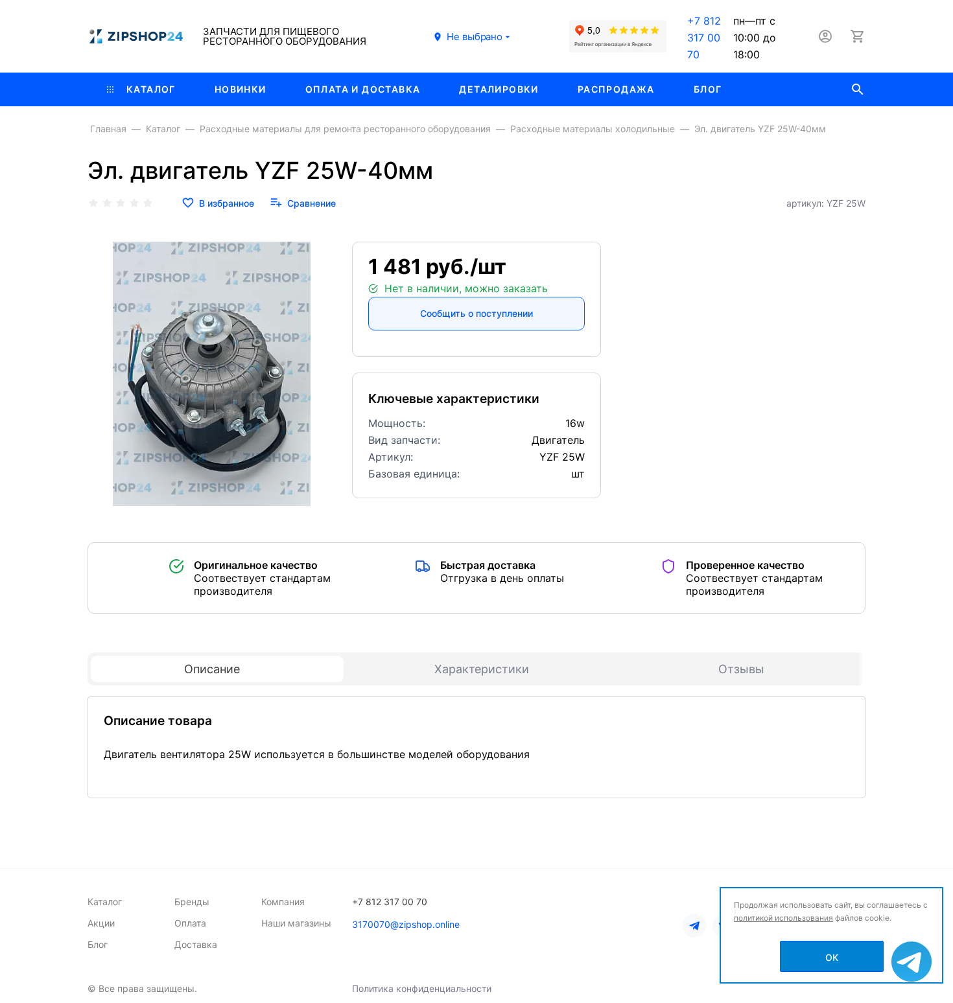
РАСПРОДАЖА (616, 89)
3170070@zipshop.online (406, 924)
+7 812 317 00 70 (704, 37)
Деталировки (498, 89)
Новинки (240, 89)
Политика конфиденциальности (421, 988)
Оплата (190, 922)
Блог (708, 89)
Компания (283, 901)
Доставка (195, 944)
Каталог (151, 89)
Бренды (191, 901)
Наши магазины (296, 922)
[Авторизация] (825, 36)
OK (831, 957)
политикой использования (783, 918)
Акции (101, 922)
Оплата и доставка (363, 89)
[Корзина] (857, 36)
